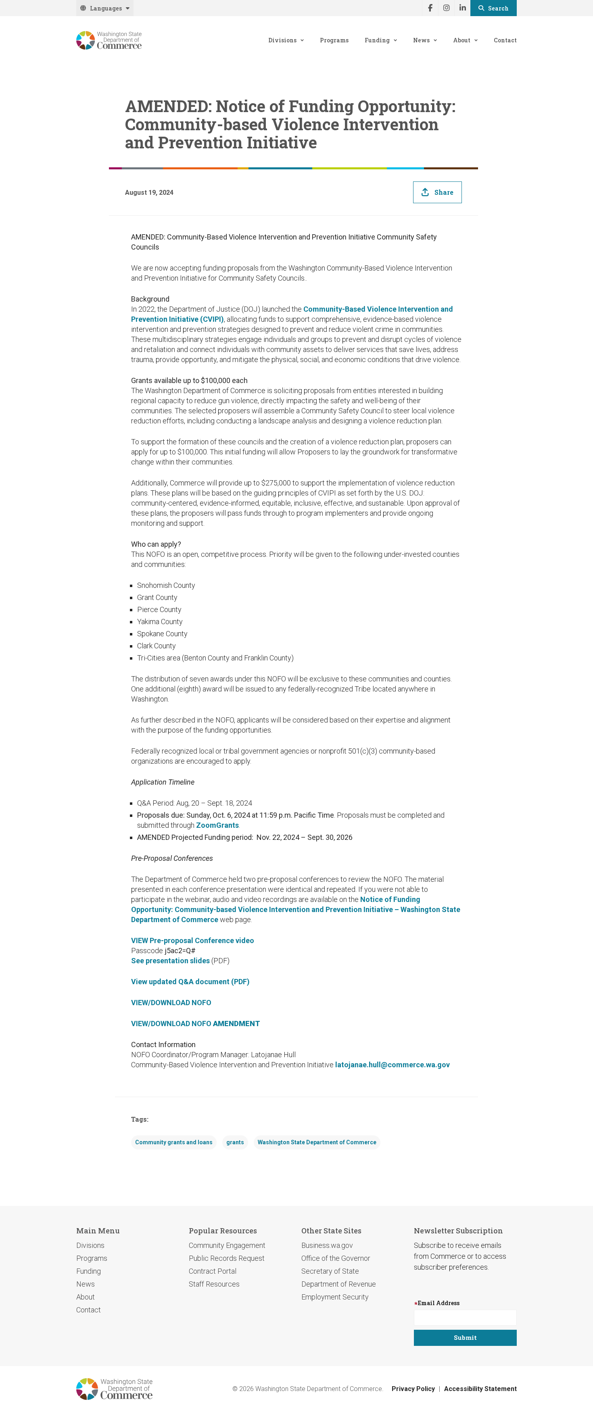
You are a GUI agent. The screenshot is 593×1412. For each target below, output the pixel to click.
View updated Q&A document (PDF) (190, 981)
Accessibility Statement (480, 1389)
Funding (377, 40)
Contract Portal (212, 1271)
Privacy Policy (413, 1389)
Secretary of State (330, 1271)
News (421, 40)
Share (443, 192)
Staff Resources (214, 1284)
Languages (106, 8)
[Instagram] (446, 8)
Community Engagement (227, 1245)
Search (498, 8)
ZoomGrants (217, 825)
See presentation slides (170, 960)
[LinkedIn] (462, 8)
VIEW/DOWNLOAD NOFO (171, 1002)
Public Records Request (227, 1258)
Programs (334, 40)
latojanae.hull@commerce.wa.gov (392, 1064)
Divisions (282, 40)
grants (235, 1142)
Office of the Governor (335, 1258)
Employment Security (335, 1297)
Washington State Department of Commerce (317, 1142)
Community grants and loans (174, 1142)
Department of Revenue (338, 1284)
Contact (505, 40)
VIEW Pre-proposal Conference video (192, 940)
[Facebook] (430, 8)
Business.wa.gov (327, 1245)
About (461, 40)
